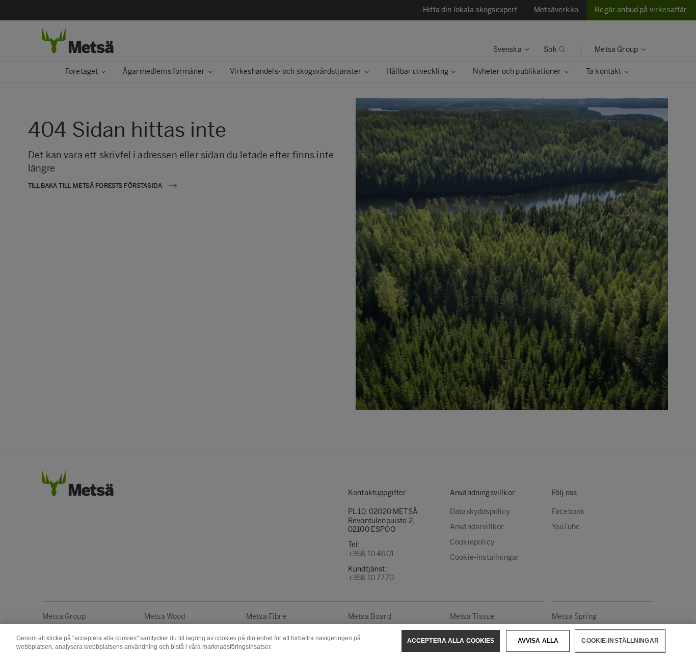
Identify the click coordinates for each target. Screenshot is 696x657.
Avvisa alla (538, 640)
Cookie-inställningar (619, 640)
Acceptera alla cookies (451, 640)
